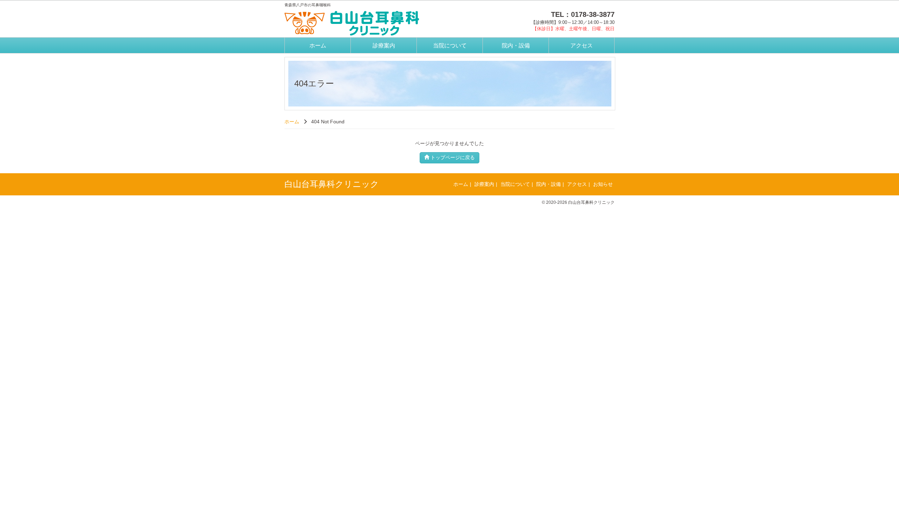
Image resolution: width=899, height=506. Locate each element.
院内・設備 (516, 45)
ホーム (317, 45)
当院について (450, 45)
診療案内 (384, 45)
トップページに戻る (452, 157)
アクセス (581, 45)
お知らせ (603, 184)
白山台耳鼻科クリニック (331, 184)
